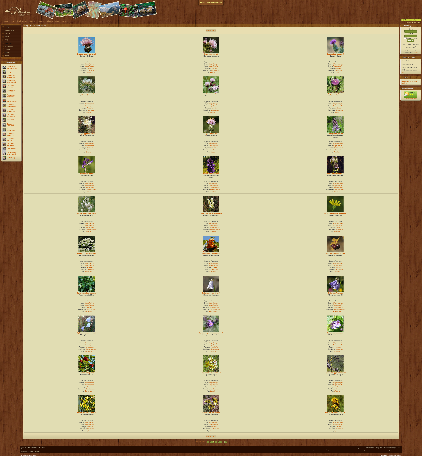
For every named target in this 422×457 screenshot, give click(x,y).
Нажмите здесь (409, 46)
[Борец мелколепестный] (86, 212)
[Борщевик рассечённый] (86, 252)
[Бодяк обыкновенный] (335, 52)
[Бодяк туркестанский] (86, 132)
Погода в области (411, 98)
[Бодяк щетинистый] (211, 132)
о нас (7, 56)
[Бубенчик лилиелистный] (86, 331)
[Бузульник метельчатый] (86, 411)
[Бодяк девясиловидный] (86, 52)
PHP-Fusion (37, 451)
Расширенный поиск (413, 22)
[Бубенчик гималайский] (211, 291)
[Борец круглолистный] (335, 172)
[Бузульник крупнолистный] (335, 371)
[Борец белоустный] (335, 132)
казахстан (8, 43)
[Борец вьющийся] (86, 172)
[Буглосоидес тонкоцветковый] (211, 331)
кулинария (9, 46)
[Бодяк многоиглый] (211, 52)
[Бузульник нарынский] (211, 411)
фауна (7, 36)
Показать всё (211, 30)
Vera (403, 72)
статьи (7, 49)
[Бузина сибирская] (86, 371)
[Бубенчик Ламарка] (335, 291)
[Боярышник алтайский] (211, 252)
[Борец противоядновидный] (211, 212)
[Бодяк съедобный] (335, 92)
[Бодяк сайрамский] (86, 92)
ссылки (7, 52)
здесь (416, 52)
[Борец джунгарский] (211, 172)
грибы (7, 27)
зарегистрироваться (214, 2)
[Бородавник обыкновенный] (335, 212)
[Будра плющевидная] (335, 331)
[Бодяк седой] (211, 92)
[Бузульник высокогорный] (211, 371)
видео (7, 40)
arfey (33, 448)
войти (202, 2)
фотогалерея (9, 30)
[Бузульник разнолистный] (335, 411)
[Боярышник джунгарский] (335, 252)
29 (226, 442)
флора (7, 33)
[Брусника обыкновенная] (86, 291)
